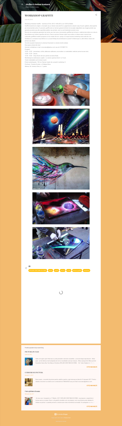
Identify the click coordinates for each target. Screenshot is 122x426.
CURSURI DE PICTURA (34, 372)
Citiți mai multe (92, 367)
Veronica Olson (67, 417)
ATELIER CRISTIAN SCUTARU (37, 270)
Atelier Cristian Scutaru (38, 4)
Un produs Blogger (62, 414)
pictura (63, 270)
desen (50, 270)
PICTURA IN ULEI (32, 352)
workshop (86, 270)
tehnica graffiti (77, 270)
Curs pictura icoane (32, 391)
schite (69, 270)
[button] (96, 15)
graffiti (56, 270)
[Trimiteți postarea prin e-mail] (29, 267)
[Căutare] (100, 5)
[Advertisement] (61, 327)
